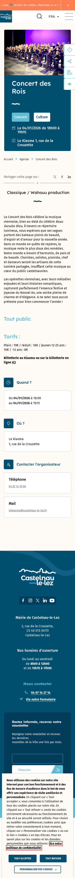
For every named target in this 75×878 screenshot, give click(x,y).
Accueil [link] (8, 159)
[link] (68, 5)
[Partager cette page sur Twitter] (55, 177)
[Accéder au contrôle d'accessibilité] (69, 84)
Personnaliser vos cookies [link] (36, 869)
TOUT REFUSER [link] (53, 858)
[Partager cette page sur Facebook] (62, 177)
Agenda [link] (24, 159)
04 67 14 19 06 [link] (17, 486)
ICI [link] (14, 362)
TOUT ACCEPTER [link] (22, 858)
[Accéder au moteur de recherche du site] (39, 16)
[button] (69, 16)
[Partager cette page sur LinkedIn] (69, 177)
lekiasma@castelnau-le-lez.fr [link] (28, 510)
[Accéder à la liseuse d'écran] (69, 72)
